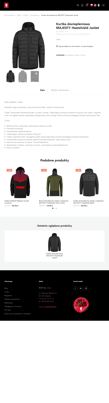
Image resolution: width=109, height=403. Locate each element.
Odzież (25, 15)
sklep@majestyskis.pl (46, 298)
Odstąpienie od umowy (12, 306)
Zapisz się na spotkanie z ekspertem (17, 313)
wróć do (47, 306)
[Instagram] (86, 288)
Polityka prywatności (11, 299)
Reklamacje (8, 303)
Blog (6, 288)
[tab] (42, 90)
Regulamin (8, 295)
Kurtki (77, 55)
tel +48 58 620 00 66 (46, 301)
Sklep (19, 15)
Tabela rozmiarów (60, 89)
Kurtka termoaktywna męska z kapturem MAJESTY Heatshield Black (88, 202)
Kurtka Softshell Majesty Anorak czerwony (16, 202)
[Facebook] (75, 288)
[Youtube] (81, 288)
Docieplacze (34, 15)
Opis (42, 89)
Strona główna (9, 15)
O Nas (6, 292)
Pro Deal (7, 310)
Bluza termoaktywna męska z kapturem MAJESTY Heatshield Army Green (53, 202)
